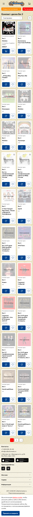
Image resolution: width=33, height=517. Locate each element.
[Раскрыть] (30, 475)
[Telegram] (3, 468)
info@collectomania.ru (8, 451)
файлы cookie (17, 497)
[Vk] (8, 468)
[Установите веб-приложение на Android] (22, 460)
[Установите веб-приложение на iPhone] (7, 460)
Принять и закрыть (10, 513)
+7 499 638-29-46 (7, 449)
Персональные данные (16, 493)
